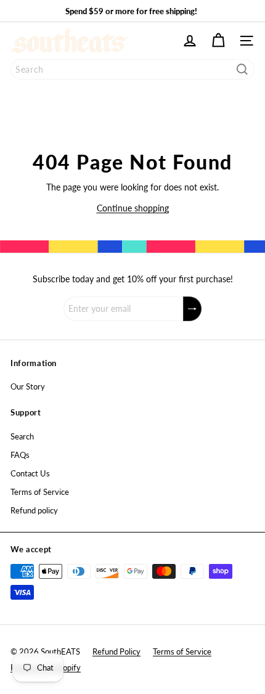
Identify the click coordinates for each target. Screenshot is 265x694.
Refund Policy (116, 651)
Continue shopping (133, 208)
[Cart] (218, 41)
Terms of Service (39, 492)
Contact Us (30, 473)
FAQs (20, 455)
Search (22, 436)
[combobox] (132, 69)
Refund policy (34, 510)
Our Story (27, 386)
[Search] (242, 69)
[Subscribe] (192, 308)
